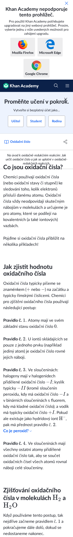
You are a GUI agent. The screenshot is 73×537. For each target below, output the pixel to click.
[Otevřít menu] (67, 85)
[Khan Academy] (19, 86)
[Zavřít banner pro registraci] (66, 99)
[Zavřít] (66, 3)
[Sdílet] (65, 142)
